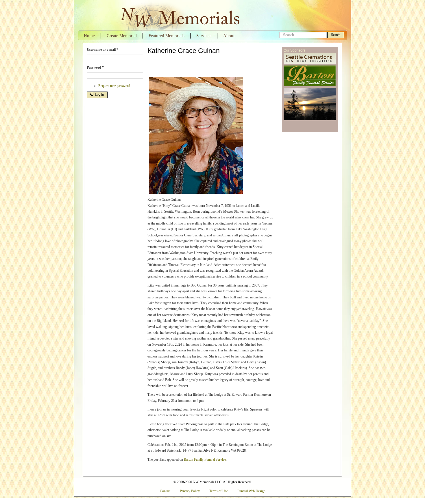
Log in (99, 94)
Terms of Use (218, 491)
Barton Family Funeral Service (205, 459)
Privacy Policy (190, 491)
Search (335, 35)
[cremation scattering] (310, 104)
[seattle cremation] (310, 59)
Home (89, 35)
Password (95, 67)
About (228, 35)
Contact (165, 491)
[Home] (179, 15)
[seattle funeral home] (310, 76)
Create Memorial (122, 35)
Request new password (114, 86)
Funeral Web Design (251, 491)
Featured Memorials (166, 35)
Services (203, 35)
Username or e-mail (102, 50)
